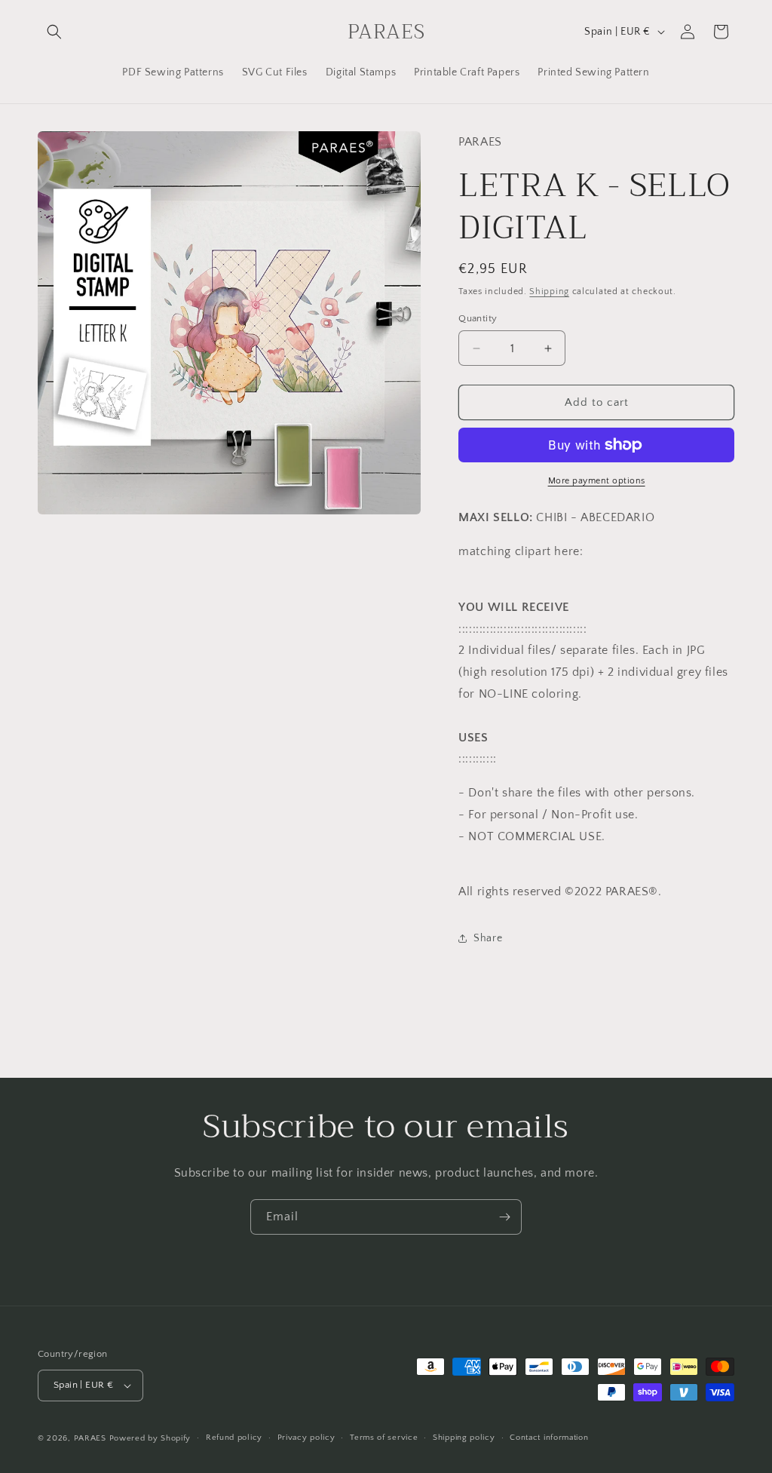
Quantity (477, 318)
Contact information (549, 1437)
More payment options (596, 481)
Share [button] (487, 938)
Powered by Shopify (150, 1438)
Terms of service (384, 1437)
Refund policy (234, 1437)
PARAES (90, 1438)
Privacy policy (306, 1437)
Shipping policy (464, 1437)
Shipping (549, 291)
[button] (54, 31)
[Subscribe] (504, 1217)
